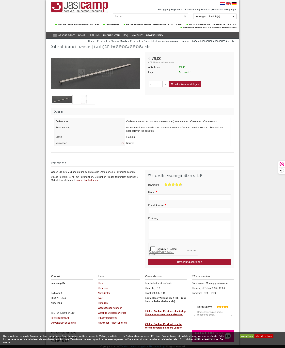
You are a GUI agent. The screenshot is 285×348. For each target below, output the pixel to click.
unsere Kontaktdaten (87, 180)
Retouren (205, 9)
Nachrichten (111, 35)
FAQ (126, 35)
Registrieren (177, 9)
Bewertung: (154, 184)
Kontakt (137, 35)
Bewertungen (154, 35)
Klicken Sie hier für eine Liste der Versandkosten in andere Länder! (163, 326)
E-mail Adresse (156, 205)
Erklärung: (153, 218)
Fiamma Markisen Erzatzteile (126, 41)
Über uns (94, 35)
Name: (152, 192)
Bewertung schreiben (189, 262)
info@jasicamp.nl (60, 317)
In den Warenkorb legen (186, 84)
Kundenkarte (192, 9)
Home (81, 35)
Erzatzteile (102, 41)
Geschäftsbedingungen (224, 9)
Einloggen (163, 9)
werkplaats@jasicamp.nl (63, 322)
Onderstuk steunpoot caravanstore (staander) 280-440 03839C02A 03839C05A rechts (189, 41)
